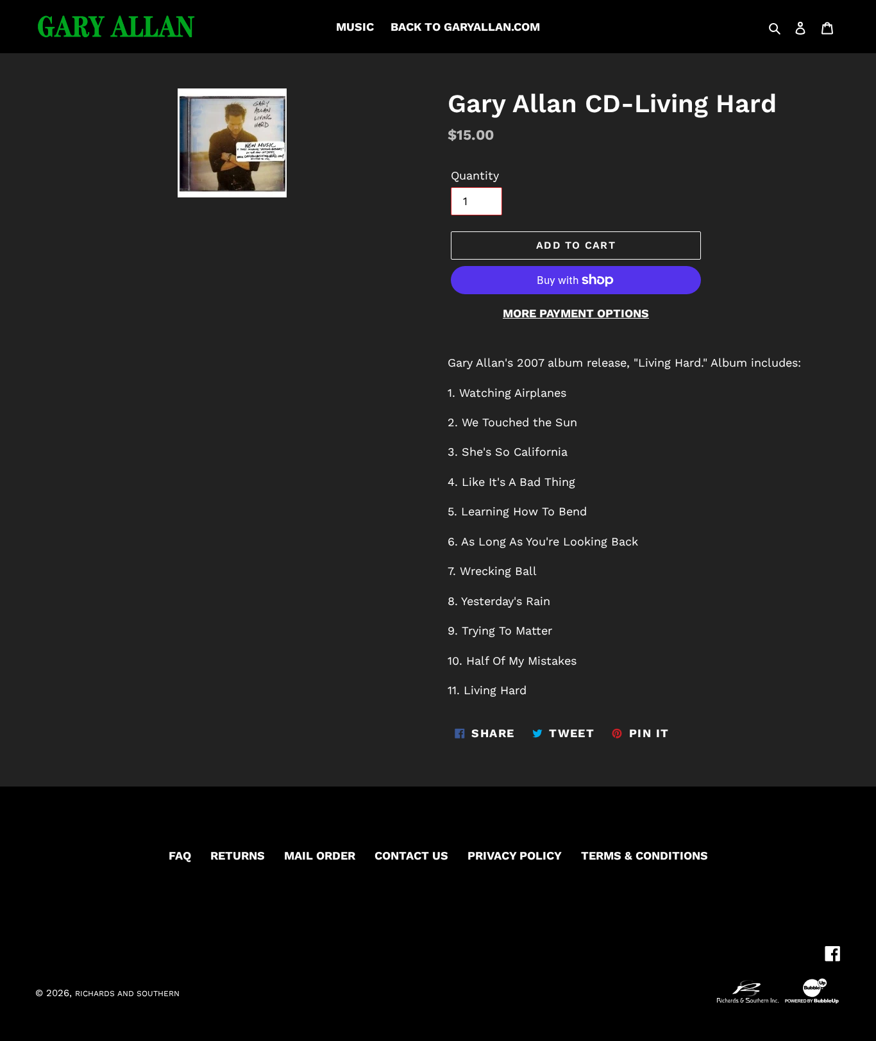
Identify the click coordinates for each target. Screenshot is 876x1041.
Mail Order (319, 855)
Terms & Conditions (644, 855)
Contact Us (411, 855)
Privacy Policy (514, 855)
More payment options (576, 313)
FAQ (180, 855)
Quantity (475, 175)
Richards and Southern (127, 993)
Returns (237, 855)
